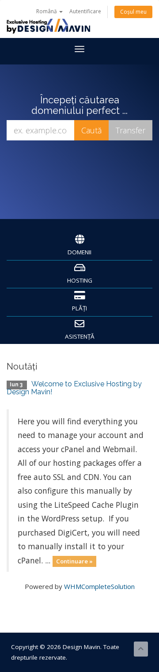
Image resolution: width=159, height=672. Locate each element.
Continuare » (74, 561)
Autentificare (85, 11)
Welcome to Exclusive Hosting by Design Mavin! (74, 388)
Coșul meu (133, 11)
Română (47, 11)
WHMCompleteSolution (99, 586)
